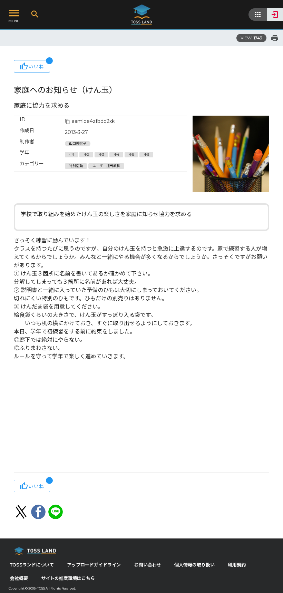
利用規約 (237, 564)
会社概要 (19, 578)
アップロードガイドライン (94, 564)
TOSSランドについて (32, 564)
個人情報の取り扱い (194, 564)
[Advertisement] (141, 417)
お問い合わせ (147, 564)
